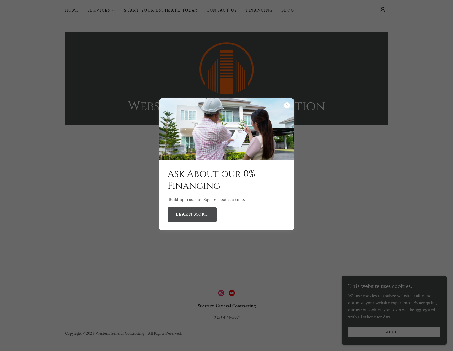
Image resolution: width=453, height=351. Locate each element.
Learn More (192, 214)
